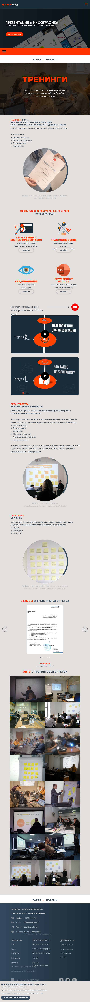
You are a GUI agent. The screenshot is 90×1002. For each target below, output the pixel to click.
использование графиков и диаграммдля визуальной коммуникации (63, 246)
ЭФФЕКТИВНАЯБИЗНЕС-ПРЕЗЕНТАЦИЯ (26, 239)
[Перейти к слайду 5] (49, 657)
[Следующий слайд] (85, 629)
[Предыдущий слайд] (4, 629)
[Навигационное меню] (86, 4)
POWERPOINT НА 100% (64, 280)
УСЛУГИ (36, 60)
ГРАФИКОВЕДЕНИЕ (64, 240)
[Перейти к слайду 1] (40, 657)
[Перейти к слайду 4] (47, 657)
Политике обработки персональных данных (19, 990)
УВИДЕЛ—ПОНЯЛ (26, 281)
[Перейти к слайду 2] (42, 657)
